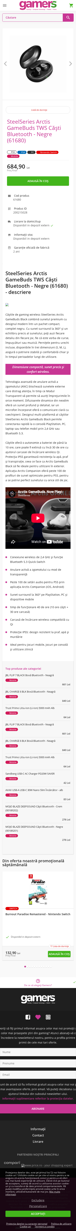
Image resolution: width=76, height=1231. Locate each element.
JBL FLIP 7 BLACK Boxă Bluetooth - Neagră (29, 675)
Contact (38, 1135)
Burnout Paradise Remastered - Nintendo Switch (37, 914)
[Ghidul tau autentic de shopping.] (12, 1165)
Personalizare (38, 1206)
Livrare (38, 1141)
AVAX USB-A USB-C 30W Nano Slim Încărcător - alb (34, 790)
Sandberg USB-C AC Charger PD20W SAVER (30, 773)
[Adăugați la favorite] (38, 1016)
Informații (38, 1129)
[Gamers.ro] (38, 5)
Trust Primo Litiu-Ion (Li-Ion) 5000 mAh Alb (30, 708)
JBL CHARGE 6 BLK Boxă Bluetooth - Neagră (30, 691)
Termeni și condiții (45, 1226)
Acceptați (38, 1214)
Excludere (38, 1200)
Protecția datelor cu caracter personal (26, 1223)
